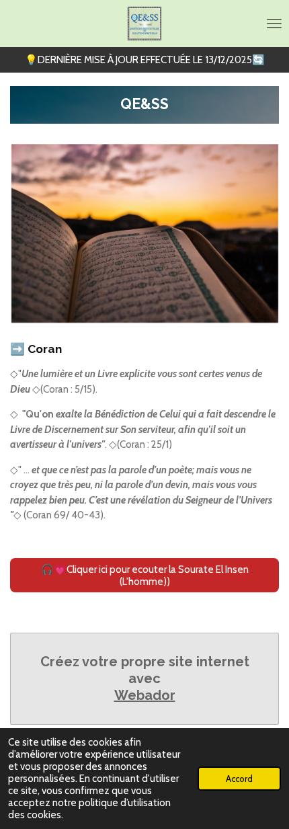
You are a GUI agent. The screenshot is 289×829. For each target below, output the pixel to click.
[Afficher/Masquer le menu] (274, 23)
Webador (144, 695)
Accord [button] (239, 778)
